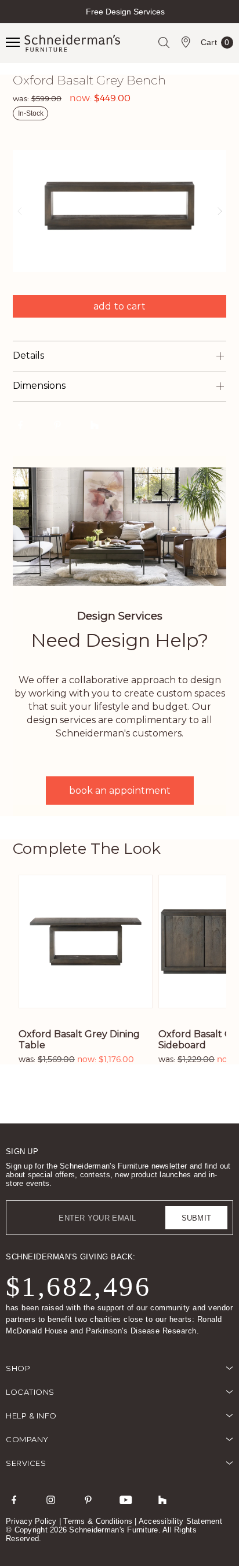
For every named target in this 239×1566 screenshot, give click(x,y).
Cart (215, 44)
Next (229, 22)
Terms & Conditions (97, 1521)
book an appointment (120, 790)
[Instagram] (51, 1499)
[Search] (163, 42)
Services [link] (26, 1463)
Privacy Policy (31, 1521)
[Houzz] (162, 1499)
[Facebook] (13, 1499)
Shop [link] (18, 1368)
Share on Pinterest (57, 424)
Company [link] (27, 1439)
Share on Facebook (20, 424)
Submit (197, 1218)
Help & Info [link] (31, 1415)
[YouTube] (125, 1499)
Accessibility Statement (180, 1521)
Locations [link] (30, 1391)
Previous (10, 22)
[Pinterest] (88, 1499)
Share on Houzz (94, 424)
